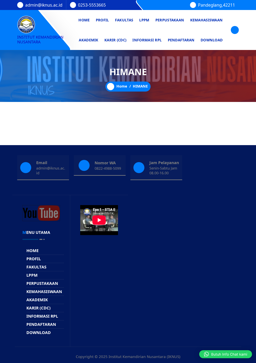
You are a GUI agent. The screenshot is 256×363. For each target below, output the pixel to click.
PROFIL (102, 20)
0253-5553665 (92, 5)
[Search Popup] (235, 30)
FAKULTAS (124, 20)
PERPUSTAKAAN (169, 20)
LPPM (144, 20)
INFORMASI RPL (147, 40)
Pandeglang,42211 (216, 5)
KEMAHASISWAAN (206, 20)
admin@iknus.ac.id (43, 5)
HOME (84, 20)
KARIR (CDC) (115, 40)
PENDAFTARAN (181, 40)
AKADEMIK (88, 40)
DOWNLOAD (212, 40)
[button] (225, 354)
